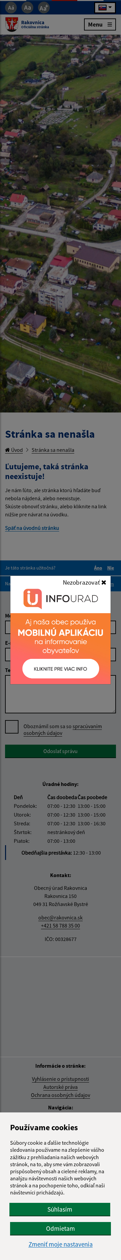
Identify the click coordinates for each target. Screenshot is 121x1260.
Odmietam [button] (60, 1228)
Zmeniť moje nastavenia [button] (61, 1244)
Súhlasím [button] (59, 1209)
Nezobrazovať (82, 582)
